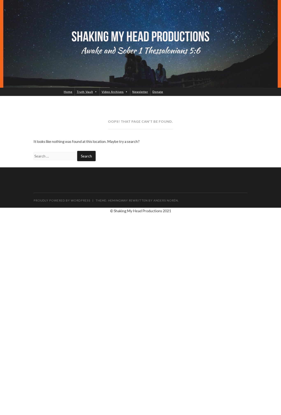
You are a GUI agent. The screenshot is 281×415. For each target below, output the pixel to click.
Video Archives (113, 91)
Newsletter (140, 91)
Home (68, 91)
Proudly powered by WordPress (62, 200)
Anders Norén (165, 200)
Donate (157, 91)
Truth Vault (85, 91)
